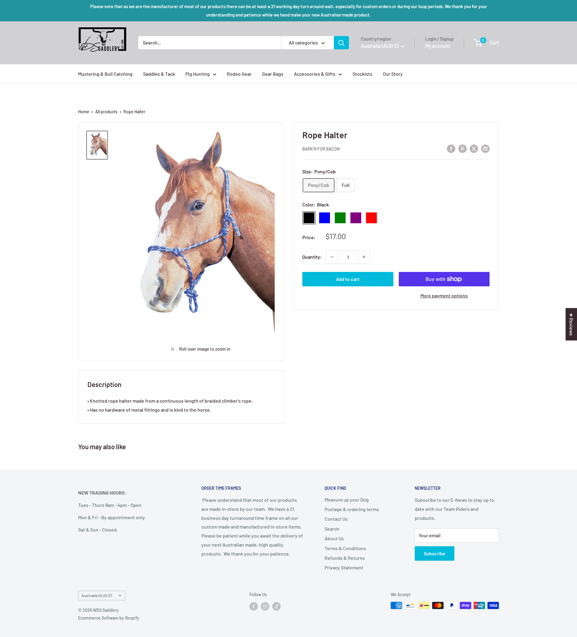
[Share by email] (485, 148)
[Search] (341, 42)
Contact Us (336, 519)
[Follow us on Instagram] (265, 606)
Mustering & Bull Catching (105, 74)
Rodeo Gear (239, 74)
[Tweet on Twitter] (474, 148)
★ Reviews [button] (571, 324)
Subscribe (434, 553)
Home (83, 111)
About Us (334, 538)
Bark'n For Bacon (321, 148)
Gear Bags (272, 74)
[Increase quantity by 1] (364, 257)
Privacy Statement (344, 567)
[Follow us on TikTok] (276, 606)
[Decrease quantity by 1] (332, 257)
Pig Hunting (197, 74)
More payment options (444, 295)
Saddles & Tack (159, 74)
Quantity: (312, 257)
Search (332, 529)
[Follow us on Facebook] (253, 606)
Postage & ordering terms (352, 509)
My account (437, 46)
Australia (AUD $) (96, 595)
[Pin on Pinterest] (462, 148)
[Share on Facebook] (451, 148)
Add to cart (347, 279)
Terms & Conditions (345, 548)
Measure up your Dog (347, 499)
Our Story (393, 74)
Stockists (362, 74)
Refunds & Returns (345, 558)
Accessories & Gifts (314, 74)
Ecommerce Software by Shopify (108, 617)
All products (106, 111)
